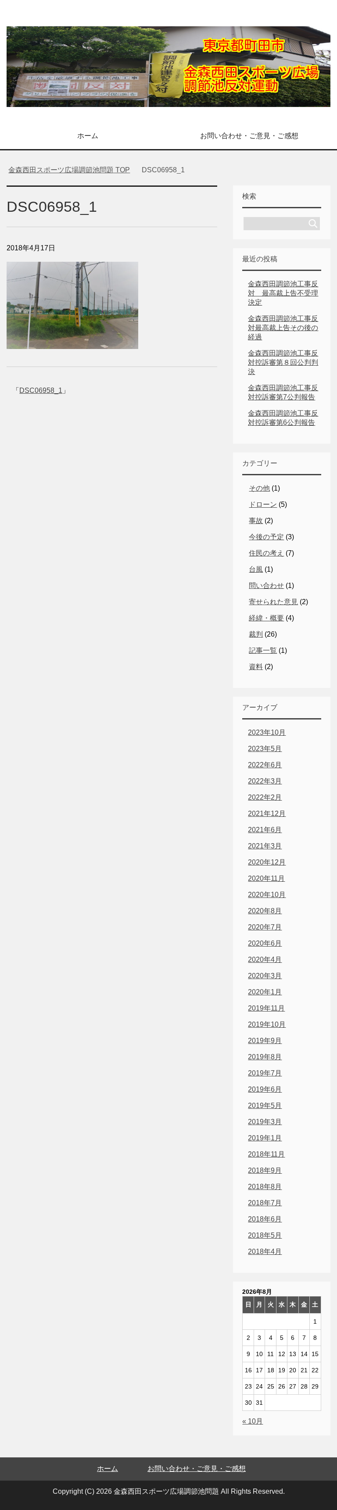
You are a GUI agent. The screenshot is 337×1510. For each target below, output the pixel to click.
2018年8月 (265, 1186)
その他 (259, 488)
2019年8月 (265, 1057)
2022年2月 (265, 797)
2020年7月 (265, 927)
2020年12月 (267, 862)
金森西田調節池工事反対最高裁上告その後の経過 (283, 328)
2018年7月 (265, 1203)
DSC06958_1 (40, 390)
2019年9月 (265, 1040)
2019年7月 (265, 1073)
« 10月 (252, 1421)
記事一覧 (263, 650)
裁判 (256, 634)
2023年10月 (267, 732)
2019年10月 (267, 1024)
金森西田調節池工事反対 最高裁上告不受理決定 (283, 293)
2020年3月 (265, 975)
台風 (256, 569)
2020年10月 (267, 894)
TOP (69, 170)
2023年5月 (265, 748)
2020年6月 (265, 943)
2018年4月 (265, 1251)
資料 (256, 666)
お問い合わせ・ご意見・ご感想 (249, 135)
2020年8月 (265, 911)
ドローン (263, 504)
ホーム (87, 135)
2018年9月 (265, 1170)
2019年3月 (265, 1121)
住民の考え (266, 553)
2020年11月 (266, 878)
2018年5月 (265, 1235)
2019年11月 (266, 1008)
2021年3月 (265, 846)
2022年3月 (265, 781)
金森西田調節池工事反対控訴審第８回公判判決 (283, 362)
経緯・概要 (266, 618)
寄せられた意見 (273, 601)
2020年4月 (265, 959)
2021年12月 (267, 813)
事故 (256, 520)
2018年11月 (266, 1154)
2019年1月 (265, 1138)
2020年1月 (265, 992)
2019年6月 (265, 1089)
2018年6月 (265, 1219)
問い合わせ (266, 585)
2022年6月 (265, 765)
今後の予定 (266, 537)
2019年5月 (265, 1105)
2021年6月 (265, 829)
